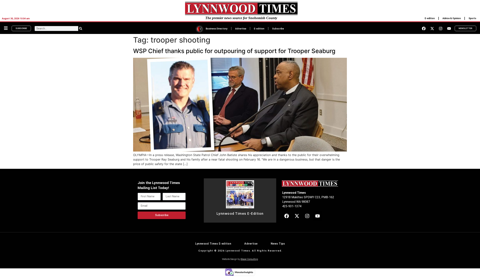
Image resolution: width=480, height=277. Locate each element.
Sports (472, 18)
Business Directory (216, 28)
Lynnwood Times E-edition (213, 243)
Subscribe (278, 28)
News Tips (278, 243)
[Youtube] (449, 28)
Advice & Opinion (451, 18)
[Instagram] (440, 28)
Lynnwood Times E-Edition (240, 213)
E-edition (430, 18)
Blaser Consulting (249, 259)
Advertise (240, 28)
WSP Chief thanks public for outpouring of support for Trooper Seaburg (234, 51)
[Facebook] (424, 28)
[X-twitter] (432, 28)
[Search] (80, 28)
